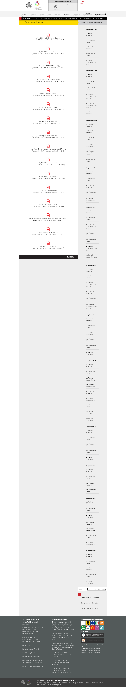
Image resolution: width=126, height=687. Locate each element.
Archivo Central (27, 645)
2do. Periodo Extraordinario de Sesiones (91, 105)
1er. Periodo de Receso (90, 41)
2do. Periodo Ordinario (90, 113)
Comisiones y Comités (90, 603)
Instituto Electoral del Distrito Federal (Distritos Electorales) (91, 650)
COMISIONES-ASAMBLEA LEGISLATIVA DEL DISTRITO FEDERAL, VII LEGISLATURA (31, 639)
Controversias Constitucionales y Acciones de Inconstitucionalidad (32, 661)
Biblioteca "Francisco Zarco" (31, 657)
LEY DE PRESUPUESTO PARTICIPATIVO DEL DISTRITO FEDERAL (61, 655)
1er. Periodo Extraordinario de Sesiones (91, 62)
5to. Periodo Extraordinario (90, 419)
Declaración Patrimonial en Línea (32, 666)
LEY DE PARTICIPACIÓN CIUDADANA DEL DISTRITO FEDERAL (60, 662)
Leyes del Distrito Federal (30, 649)
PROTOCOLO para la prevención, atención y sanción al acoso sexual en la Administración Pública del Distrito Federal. (63, 646)
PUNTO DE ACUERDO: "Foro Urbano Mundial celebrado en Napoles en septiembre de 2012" (62, 670)
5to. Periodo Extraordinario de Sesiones (91, 257)
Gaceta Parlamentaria (89, 608)
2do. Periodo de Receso (91, 193)
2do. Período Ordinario (90, 186)
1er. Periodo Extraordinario (90, 145)
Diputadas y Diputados (90, 597)
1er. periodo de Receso (90, 82)
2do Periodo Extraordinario (90, 353)
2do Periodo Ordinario (89, 48)
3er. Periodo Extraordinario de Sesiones (91, 96)
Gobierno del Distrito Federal (90, 653)
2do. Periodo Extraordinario (90, 386)
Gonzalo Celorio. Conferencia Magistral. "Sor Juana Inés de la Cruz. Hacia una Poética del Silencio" (62, 636)
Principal (82, 22)
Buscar (80, 589)
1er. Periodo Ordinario (89, 34)
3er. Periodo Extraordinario (90, 399)
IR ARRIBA (70, 257)
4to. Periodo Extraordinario (90, 412)
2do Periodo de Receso (90, 54)
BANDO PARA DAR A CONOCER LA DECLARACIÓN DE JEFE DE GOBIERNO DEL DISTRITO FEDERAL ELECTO (32, 631)
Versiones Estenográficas (94, 22)
